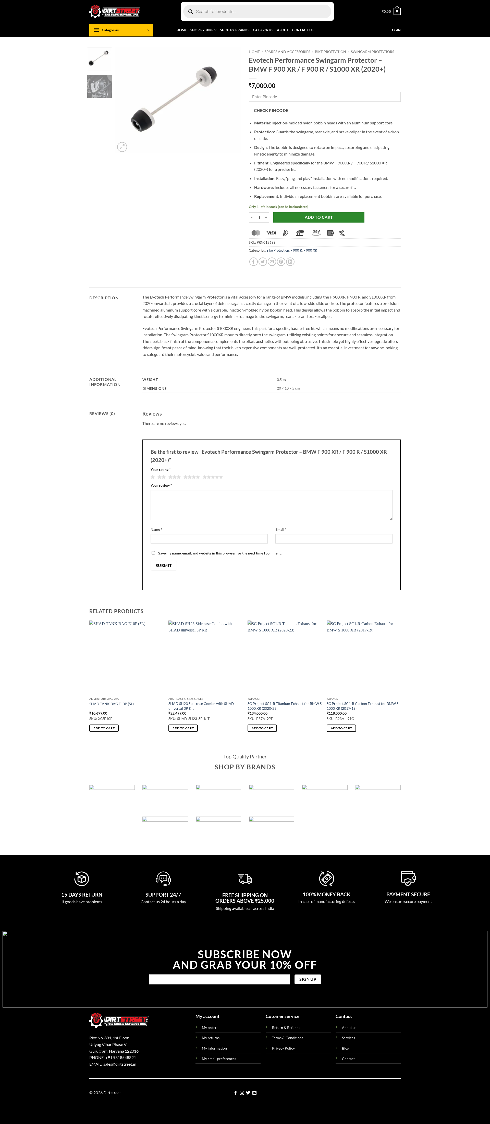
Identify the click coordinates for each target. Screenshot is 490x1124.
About (282, 30)
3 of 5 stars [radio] (174, 477)
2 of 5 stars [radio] (161, 477)
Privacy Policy (283, 1048)
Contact (348, 1058)
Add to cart (319, 217)
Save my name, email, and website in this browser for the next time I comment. (219, 553)
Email (281, 529)
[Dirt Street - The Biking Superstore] (114, 11)
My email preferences (219, 1058)
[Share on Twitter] (263, 261)
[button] (391, 11)
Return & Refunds (286, 1027)
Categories (263, 30)
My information (214, 1048)
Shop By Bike (201, 30)
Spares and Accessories (287, 52)
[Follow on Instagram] (242, 1093)
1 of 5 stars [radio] (152, 477)
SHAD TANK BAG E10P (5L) (111, 704)
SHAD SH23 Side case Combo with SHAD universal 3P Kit (201, 705)
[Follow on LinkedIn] (254, 1093)
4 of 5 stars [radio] (191, 477)
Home (182, 30)
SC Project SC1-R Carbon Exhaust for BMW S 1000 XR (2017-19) (362, 705)
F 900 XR (310, 250)
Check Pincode (271, 110)
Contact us (303, 30)
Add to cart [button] (104, 728)
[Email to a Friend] (272, 261)
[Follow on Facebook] (236, 1093)
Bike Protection (330, 52)
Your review (161, 485)
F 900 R (296, 250)
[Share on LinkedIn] (290, 261)
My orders (210, 1027)
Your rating (161, 469)
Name (156, 529)
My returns (210, 1038)
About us (349, 1027)
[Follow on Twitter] (248, 1093)
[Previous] (124, 100)
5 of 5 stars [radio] (212, 477)
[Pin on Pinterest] (281, 261)
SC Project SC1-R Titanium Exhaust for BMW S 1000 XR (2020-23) (285, 705)
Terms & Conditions (287, 1038)
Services (348, 1038)
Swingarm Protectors (372, 52)
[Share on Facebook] (253, 261)
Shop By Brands (234, 30)
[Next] (232, 100)
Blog (345, 1048)
